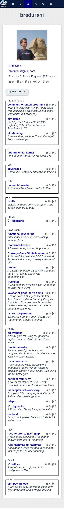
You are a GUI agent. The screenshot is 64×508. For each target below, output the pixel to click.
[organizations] (36, 4)
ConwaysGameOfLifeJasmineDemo (30, 253)
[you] (51, 4)
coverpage (14, 168)
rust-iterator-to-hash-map (24, 433)
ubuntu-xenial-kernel (21, 152)
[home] (13, 4)
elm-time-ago (16, 133)
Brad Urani (15, 65)
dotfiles (15, 464)
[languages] (20, 4)
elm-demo (14, 118)
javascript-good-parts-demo (25, 292)
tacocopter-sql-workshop (24, 390)
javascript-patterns (20, 313)
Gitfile (11, 201)
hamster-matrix (17, 361)
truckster (13, 281)
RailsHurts (17, 220)
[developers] (28, 4)
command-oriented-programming (29, 104)
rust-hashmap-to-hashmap (24, 444)
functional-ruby (17, 347)
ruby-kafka (17, 406)
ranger (12, 267)
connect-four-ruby (19, 378)
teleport (12, 401)
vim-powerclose (18, 483)
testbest (13, 414)
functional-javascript (21, 233)
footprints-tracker (19, 245)
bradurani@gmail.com (22, 71)
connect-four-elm (18, 185)
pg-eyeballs (15, 332)
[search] (43, 4)
